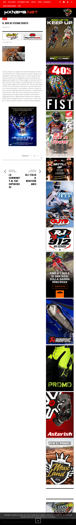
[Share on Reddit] (41, 156)
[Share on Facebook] (31, 156)
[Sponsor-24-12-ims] (60, 368)
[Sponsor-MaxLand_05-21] (60, 461)
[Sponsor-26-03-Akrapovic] (60, 321)
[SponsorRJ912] (60, 239)
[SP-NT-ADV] (60, 509)
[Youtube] (67, 2)
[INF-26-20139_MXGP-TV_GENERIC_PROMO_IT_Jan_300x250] (60, 169)
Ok (38, 521)
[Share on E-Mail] (41, 158)
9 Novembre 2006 (7, 42)
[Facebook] (60, 2)
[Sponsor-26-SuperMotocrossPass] (60, 40)
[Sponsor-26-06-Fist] (60, 87)
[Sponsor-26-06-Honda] (60, 134)
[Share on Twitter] (34, 156)
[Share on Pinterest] (38, 156)
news (5, 19)
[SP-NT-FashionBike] (12, 36)
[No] (74, 519)
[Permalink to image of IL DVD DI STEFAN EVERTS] (13, 54)
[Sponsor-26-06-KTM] (60, 275)
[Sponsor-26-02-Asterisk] (60, 415)
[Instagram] (64, 2)
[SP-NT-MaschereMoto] (32, 36)
